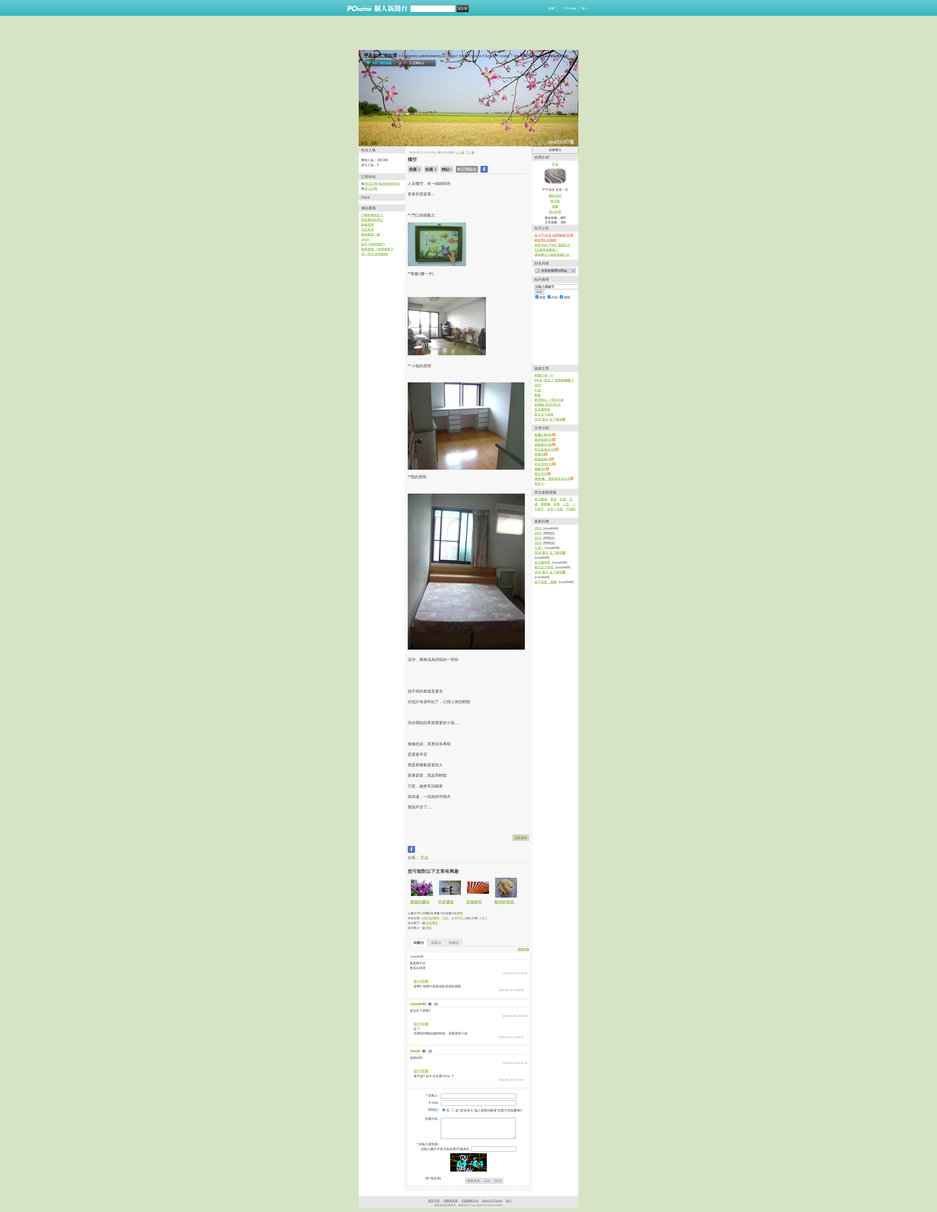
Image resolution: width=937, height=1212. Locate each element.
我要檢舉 (520, 837)
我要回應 (523, 949)
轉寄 (460, 913)
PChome (570, 8)
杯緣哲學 (367, 225)
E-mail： (435, 1102)
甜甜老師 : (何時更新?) (377, 249)
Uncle (415, 1051)
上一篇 (460, 152)
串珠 (556, 504)
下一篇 (470, 152)
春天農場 (540, 499)
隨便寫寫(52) (543, 440)
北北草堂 (367, 229)
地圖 (555, 206)
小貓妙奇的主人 (372, 215)
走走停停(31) (543, 464)
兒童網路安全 (470, 1200)
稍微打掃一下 (543, 375)
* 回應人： (433, 1095)
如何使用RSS (389, 184)
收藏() (454, 942)
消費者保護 (450, 1200)
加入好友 (555, 212)
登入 (584, 8)
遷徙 (429, 928)
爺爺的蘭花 (420, 902)
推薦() (436, 942)
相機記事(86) (543, 435)
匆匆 (537, 395)
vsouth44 (418, 1004)
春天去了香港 (543, 414)
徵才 (509, 1200)
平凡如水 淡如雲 (380, 55)
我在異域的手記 (372, 220)
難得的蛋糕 (504, 902)
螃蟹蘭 (545, 504)
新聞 (551, 8)
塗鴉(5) (539, 454)
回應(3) (419, 942)
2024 (537, 385)
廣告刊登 (434, 1200)
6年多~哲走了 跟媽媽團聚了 (554, 380)
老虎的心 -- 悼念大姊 (549, 400)
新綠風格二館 (370, 234)
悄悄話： (434, 1110)
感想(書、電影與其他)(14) (552, 479)
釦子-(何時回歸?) (373, 244)
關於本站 (555, 196)
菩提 (553, 499)
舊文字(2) (541, 474)
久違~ (538, 390)
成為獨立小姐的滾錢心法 (551, 255)
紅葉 (563, 499)
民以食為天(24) (545, 449)
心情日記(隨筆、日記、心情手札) (442, 918)
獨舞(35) (540, 469)
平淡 (423, 857)
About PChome (492, 1200)
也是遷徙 (446, 902)
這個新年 (474, 902)
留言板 (555, 201)
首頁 (364, 143)
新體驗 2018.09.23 (547, 405)
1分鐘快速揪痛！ (546, 250)
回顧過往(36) (543, 445)
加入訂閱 (371, 188)
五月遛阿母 (542, 409)
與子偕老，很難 (545, 582)
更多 (539, 484)
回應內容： (433, 1119)
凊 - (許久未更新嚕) (374, 254)
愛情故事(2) (542, 459)
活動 (374, 143)
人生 (482, 918)
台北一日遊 (555, 509)
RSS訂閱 (371, 184)
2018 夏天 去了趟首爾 (549, 419)
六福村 (571, 509)
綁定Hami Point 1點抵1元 (552, 245)
